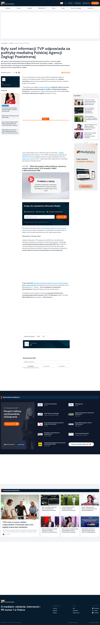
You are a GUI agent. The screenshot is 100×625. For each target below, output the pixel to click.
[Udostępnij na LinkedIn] (19, 72)
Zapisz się (60, 217)
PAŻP (38, 336)
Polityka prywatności (73, 622)
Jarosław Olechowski (45, 87)
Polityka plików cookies (94, 622)
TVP (43, 336)
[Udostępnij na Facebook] (17, 72)
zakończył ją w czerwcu (29, 159)
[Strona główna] (7, 3)
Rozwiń (45, 118)
